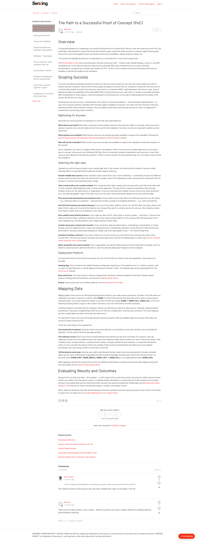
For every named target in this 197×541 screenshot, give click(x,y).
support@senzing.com (95, 393)
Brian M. (67, 29)
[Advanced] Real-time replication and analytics (43, 48)
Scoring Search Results (43, 70)
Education (45, 13)
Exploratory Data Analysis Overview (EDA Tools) (77, 453)
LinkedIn (66, 400)
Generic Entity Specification (89, 365)
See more (36, 101)
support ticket (112, 393)
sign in (65, 521)
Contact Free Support (146, 4)
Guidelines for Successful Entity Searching (44, 95)
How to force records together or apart (42, 86)
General (54, 13)
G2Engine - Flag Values (43, 56)
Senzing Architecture (42, 35)
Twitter (63, 400)
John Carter (69, 477)
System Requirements (67, 138)
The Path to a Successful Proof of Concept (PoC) (43, 28)
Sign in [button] (159, 4)
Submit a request (119, 425)
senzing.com (63, 271)
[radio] (104, 414)
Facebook (59, 400)
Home (116, 4)
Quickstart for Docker (114, 282)
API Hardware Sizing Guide (88, 138)
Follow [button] (157, 30)
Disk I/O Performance (111, 138)
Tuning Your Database (42, 41)
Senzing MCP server (70, 63)
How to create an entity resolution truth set (43, 63)
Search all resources (128, 4)
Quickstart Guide (111, 278)
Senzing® (35, 13)
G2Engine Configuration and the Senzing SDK (43, 77)
